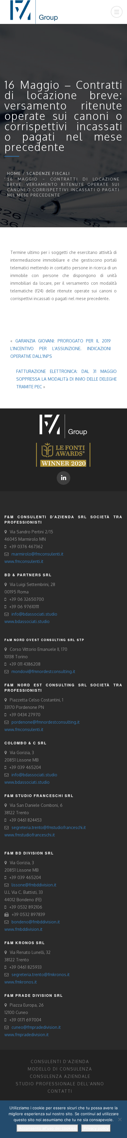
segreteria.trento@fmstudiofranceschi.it (49, 827)
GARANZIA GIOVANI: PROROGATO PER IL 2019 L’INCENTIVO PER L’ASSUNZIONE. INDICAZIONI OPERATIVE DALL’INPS (60, 348)
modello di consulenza (60, 1068)
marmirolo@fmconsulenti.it (38, 553)
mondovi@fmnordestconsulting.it (43, 671)
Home (14, 173)
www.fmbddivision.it (23, 929)
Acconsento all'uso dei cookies (47, 1128)
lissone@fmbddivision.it (34, 884)
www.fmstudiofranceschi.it (29, 834)
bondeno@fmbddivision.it (36, 921)
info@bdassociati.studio (34, 614)
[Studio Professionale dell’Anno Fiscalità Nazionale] (63, 454)
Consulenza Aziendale (60, 1076)
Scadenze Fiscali (48, 173)
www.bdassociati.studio (27, 621)
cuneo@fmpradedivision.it (36, 1027)
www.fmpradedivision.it (26, 1034)
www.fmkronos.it (20, 981)
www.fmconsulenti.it (23, 561)
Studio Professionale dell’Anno (60, 1083)
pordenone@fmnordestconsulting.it (46, 722)
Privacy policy (96, 1128)
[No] (120, 1119)
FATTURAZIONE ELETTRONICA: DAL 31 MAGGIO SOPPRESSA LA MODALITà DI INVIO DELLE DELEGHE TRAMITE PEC (66, 379)
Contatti (60, 1091)
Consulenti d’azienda (60, 1061)
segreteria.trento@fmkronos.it (41, 974)
